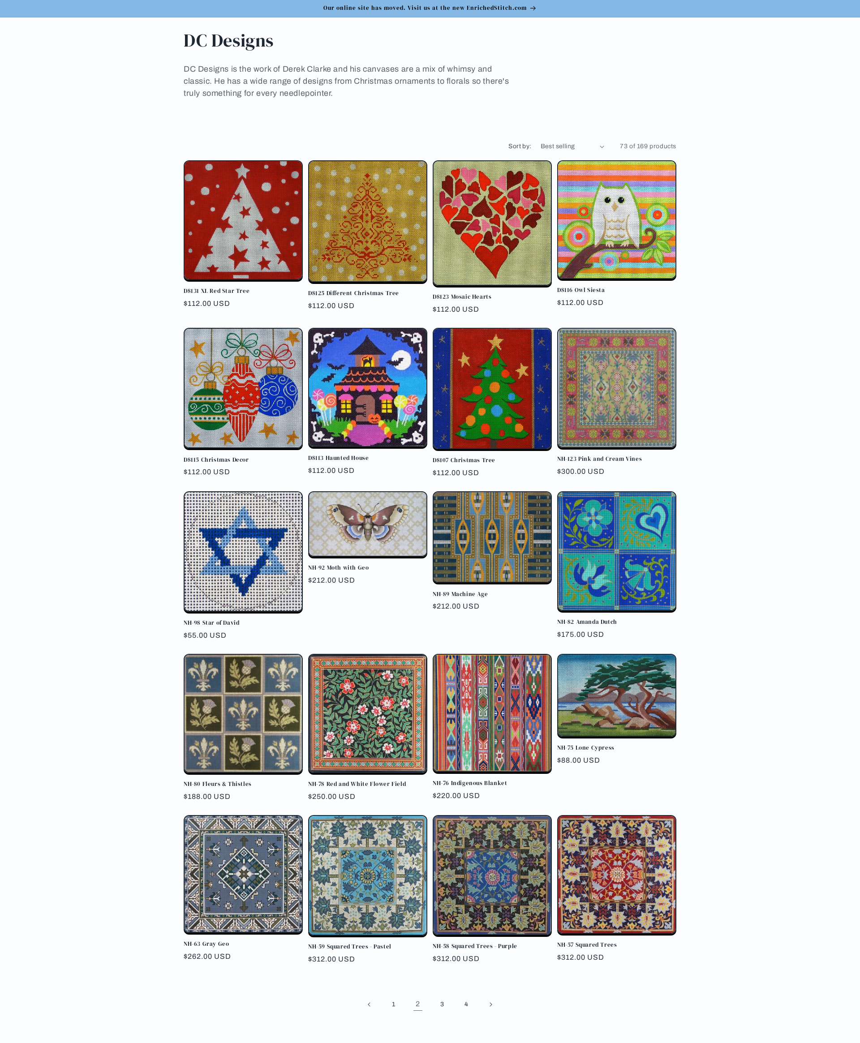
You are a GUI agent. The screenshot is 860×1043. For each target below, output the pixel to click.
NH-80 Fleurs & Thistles (218, 784)
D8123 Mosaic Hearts (462, 296)
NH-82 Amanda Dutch (587, 622)
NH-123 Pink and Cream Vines (599, 459)
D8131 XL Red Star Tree (216, 291)
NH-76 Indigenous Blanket (470, 783)
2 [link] (418, 1004)
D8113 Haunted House (338, 458)
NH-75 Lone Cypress (586, 747)
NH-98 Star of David (211, 623)
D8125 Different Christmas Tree (353, 293)
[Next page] (490, 1004)
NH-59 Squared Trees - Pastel (349, 946)
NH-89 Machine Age (460, 594)
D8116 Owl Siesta (581, 290)
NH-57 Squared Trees (587, 945)
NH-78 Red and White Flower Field (357, 784)
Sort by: (519, 146)
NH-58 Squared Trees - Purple (475, 946)
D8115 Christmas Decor (216, 460)
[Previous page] (369, 1004)
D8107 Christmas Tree (464, 460)
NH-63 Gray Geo (206, 944)
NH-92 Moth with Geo (338, 567)
